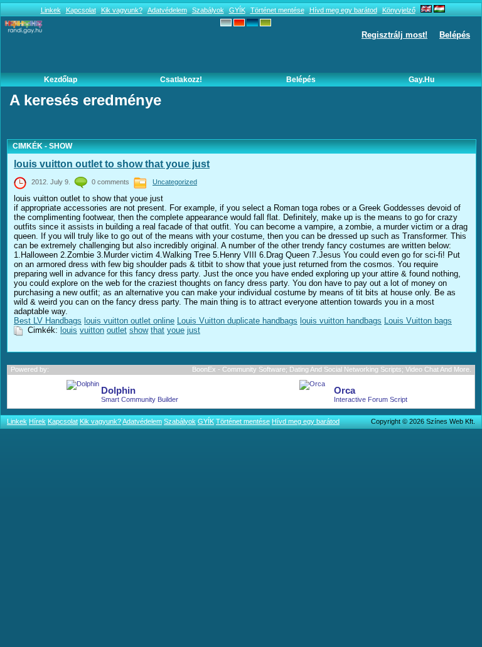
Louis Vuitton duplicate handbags (237, 320)
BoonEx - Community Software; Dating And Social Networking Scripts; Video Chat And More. (331, 369)
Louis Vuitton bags (418, 320)
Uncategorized (175, 182)
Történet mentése (277, 10)
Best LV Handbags (48, 320)
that (157, 330)
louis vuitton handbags (341, 320)
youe (176, 330)
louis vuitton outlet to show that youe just (112, 164)
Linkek (51, 10)
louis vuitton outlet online (129, 320)
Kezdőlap (60, 79)
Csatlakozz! (181, 79)
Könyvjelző (398, 10)
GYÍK (237, 10)
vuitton (92, 330)
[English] (426, 10)
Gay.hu (421, 79)
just (193, 330)
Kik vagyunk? (121, 10)
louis (68, 330)
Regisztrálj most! (394, 34)
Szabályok (208, 10)
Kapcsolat (81, 10)
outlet (117, 330)
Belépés (454, 34)
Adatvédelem (167, 10)
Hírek (37, 421)
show (138, 330)
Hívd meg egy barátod (343, 10)
